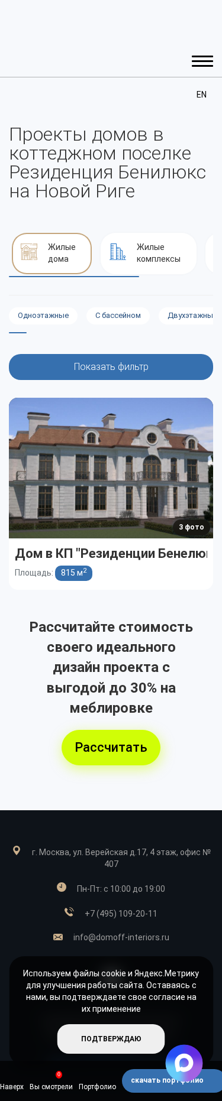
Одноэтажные (43, 315)
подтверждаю (111, 1039)
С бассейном (118, 315)
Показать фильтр (111, 366)
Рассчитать (111, 747)
